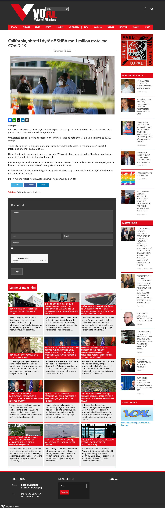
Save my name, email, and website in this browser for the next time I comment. (39, 250)
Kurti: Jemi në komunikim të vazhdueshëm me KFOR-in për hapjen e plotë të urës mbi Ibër (144, 384)
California (21, 192)
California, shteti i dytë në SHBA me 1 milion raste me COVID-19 (57, 43)
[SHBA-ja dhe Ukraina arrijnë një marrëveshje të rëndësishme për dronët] (61, 435)
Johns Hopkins (33, 192)
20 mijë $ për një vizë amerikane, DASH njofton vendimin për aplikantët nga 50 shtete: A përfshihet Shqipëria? (23, 441)
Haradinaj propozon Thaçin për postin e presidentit (144, 363)
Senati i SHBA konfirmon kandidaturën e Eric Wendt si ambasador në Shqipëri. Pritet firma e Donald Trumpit (26, 397)
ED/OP (37, 27)
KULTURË (110, 27)
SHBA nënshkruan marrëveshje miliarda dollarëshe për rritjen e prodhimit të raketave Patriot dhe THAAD (97, 397)
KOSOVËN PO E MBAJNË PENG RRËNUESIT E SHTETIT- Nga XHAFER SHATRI (144, 317)
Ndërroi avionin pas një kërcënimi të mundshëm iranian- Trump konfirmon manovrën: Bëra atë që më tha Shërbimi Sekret (97, 310)
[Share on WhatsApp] (14, 120)
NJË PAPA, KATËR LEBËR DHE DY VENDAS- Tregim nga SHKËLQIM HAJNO (145, 84)
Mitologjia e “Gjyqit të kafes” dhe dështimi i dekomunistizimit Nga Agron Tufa (144, 157)
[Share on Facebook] (10, 120)
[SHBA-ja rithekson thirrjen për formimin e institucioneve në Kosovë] (25, 304)
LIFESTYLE (123, 27)
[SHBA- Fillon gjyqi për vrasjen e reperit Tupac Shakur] (25, 347)
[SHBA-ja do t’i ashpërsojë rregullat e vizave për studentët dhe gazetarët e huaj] (98, 435)
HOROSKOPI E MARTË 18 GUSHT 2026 (144, 174)
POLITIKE (60, 27)
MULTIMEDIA (74, 27)
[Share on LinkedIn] (23, 120)
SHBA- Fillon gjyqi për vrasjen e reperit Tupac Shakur (23, 356)
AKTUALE (26, 27)
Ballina (14, 27)
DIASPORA (98, 27)
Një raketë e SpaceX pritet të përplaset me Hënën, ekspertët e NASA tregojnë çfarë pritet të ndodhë (60, 397)
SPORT (147, 27)
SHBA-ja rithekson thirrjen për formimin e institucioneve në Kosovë (23, 311)
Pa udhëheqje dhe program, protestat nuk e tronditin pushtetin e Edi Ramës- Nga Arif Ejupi (144, 107)
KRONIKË (136, 27)
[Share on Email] (27, 120)
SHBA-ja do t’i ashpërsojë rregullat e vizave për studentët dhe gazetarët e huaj (97, 442)
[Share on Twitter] (18, 120)
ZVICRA (48, 27)
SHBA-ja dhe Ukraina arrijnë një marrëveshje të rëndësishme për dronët (60, 442)
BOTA (86, 27)
